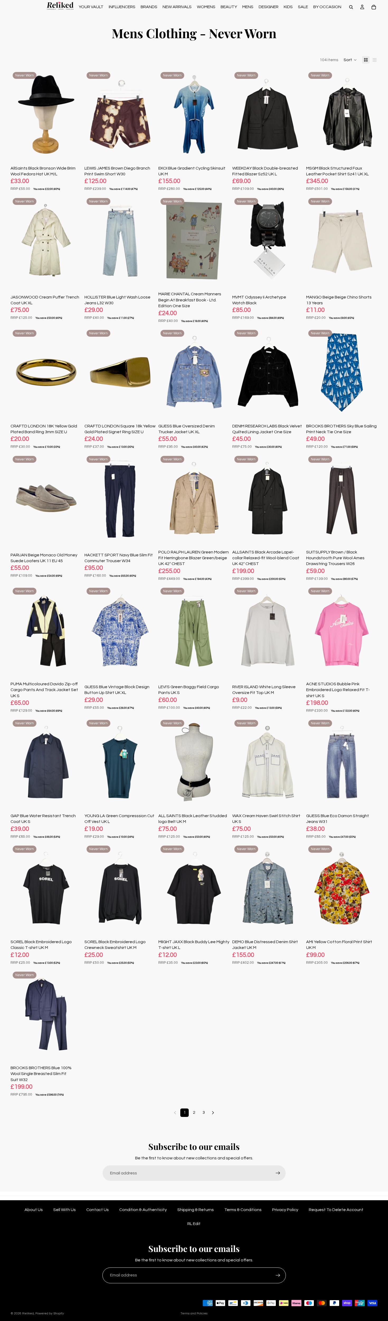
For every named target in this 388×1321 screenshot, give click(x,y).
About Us (34, 1210)
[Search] (351, 7)
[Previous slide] (18, 114)
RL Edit (194, 1224)
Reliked (28, 1313)
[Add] (73, 151)
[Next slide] (74, 114)
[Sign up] (277, 1173)
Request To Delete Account (336, 1210)
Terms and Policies (194, 1313)
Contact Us (97, 1210)
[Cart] (374, 7)
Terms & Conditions (243, 1210)
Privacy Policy (285, 1210)
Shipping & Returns (195, 1210)
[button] (350, 60)
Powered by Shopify (49, 1313)
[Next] (213, 1112)
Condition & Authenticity (143, 1210)
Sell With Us (64, 1210)
